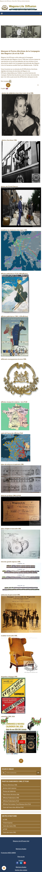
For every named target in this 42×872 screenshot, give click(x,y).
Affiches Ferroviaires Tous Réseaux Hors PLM (17, 804)
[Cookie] (4, 868)
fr (40, 13)
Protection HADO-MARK (8, 853)
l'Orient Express (8, 823)
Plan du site (21, 856)
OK (38, 773)
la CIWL (5, 819)
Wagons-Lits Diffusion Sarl (21, 841)
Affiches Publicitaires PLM (11, 801)
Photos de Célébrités (9, 791)
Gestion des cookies (21, 870)
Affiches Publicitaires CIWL (11, 798)
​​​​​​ (21, 511)
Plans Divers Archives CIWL (11, 794)
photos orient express (9, 788)
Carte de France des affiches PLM (13, 807)
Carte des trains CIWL (9, 826)
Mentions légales (21, 849)
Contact (21, 860)
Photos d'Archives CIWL (10, 785)
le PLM (5, 829)
